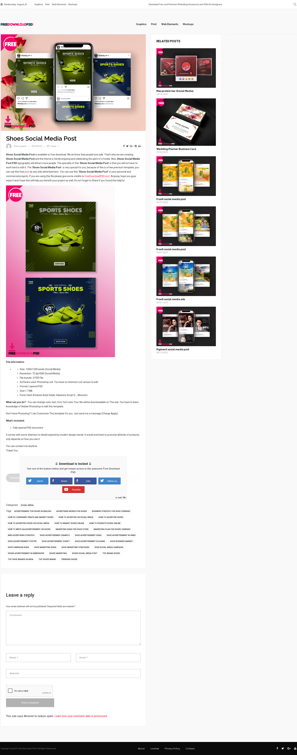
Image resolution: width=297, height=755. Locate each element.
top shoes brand (47, 559)
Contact (190, 748)
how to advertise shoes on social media (28, 523)
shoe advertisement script (56, 541)
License (154, 748)
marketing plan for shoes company (112, 529)
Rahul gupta (20, 146)
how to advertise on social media (76, 517)
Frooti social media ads (170, 299)
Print (47, 4)
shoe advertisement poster (22, 541)
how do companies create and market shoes (30, 517)
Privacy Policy (172, 748)
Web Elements (59, 4)
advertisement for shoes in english (32, 511)
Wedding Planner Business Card (176, 149)
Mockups (72, 4)
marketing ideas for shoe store (72, 529)
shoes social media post (84, 553)
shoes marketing (58, 553)
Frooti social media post (171, 199)
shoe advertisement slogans (90, 541)
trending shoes (69, 559)
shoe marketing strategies (75, 547)
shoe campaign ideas (18, 547)
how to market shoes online (69, 523)
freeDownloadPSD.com (97, 176)
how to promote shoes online (104, 523)
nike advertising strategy (21, 535)
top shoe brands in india (20, 559)
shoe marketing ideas (45, 547)
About (141, 748)
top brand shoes (111, 553)
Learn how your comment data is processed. (81, 716)
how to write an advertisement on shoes (29, 529)
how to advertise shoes (110, 517)
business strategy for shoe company (111, 511)
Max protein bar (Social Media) (174, 91)
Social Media (27, 505)
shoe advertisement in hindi (121, 535)
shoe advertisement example (55, 535)
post (27, 171)
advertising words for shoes (71, 511)
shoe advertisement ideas (88, 535)
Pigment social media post (172, 349)
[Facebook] (124, 146)
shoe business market (121, 541)
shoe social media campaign (109, 547)
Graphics (38, 4)
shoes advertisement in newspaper (26, 553)
